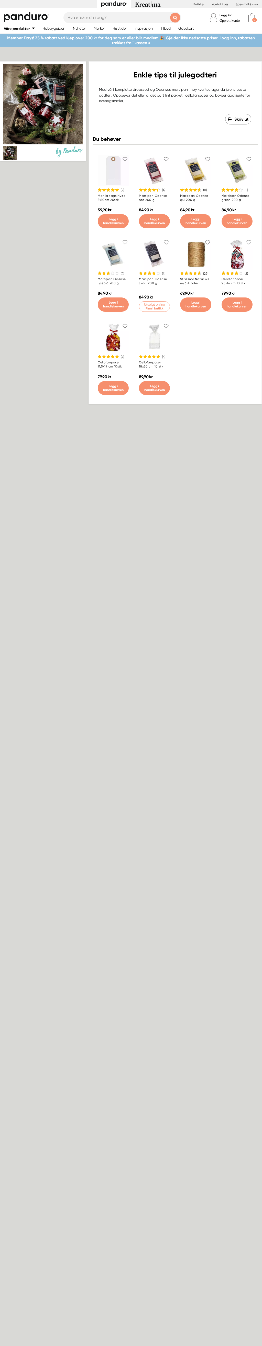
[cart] (251, 18)
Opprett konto (230, 20)
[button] (19, 28)
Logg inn (226, 15)
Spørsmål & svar (247, 4)
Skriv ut (241, 119)
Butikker (198, 4)
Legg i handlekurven (113, 221)
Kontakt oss (220, 4)
